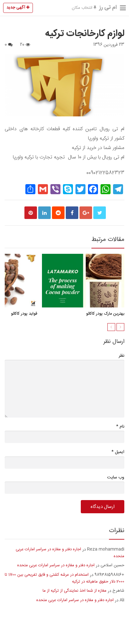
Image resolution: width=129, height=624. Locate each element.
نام (120, 426)
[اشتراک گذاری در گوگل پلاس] (86, 212)
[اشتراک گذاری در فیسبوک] (72, 212)
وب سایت (115, 477)
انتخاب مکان (83, 7)
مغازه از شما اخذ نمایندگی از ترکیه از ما (74, 590)
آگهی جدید (16, 7)
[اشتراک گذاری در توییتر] (99, 212)
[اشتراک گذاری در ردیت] (58, 212)
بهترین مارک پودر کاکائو (105, 313)
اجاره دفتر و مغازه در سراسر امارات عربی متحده (70, 553)
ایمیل (117, 452)
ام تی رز (108, 7)
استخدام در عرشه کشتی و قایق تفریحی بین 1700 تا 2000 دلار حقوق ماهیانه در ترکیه (64, 578)
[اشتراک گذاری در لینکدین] (44, 212)
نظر (121, 356)
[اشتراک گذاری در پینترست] (30, 212)
